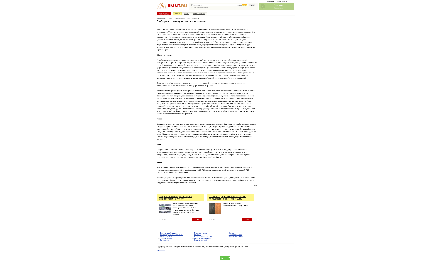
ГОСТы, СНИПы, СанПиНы (203, 236)
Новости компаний (200, 240)
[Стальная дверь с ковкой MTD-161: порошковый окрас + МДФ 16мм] (215, 214)
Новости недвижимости (202, 238)
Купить (197, 219)
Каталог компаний (199, 14)
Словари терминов (235, 235)
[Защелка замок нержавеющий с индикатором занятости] (165, 214)
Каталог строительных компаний (171, 235)
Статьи (177, 14)
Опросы (231, 233)
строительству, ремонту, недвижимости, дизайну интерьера (216, 247)
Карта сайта (161, 250)
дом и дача (184, 7)
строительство (171, 7)
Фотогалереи (164, 240)
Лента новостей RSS (236, 236)
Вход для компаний (281, 1)
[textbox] (219, 5)
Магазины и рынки (200, 233)
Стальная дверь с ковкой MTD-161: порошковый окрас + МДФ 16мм (227, 197)
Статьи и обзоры (166, 238)
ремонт (178, 7)
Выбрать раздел (164, 14)
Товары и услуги (166, 236)
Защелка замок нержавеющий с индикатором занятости (175, 197)
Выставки (197, 235)
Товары (186, 14)
